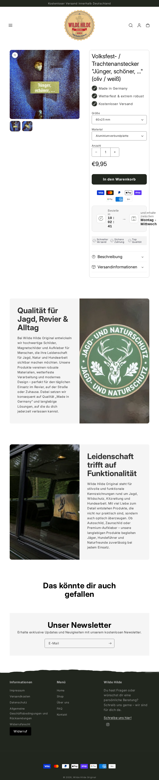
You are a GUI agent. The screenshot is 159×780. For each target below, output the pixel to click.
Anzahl (96, 145)
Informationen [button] (21, 682)
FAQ (60, 708)
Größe (96, 113)
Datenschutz (18, 702)
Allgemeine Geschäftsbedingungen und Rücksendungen (29, 713)
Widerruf (20, 731)
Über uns (63, 702)
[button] (10, 25)
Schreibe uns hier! (117, 718)
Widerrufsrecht (20, 724)
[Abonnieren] (110, 643)
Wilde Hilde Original (84, 777)
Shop (60, 696)
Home (61, 690)
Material (97, 129)
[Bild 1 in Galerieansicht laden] (15, 126)
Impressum (17, 690)
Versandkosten (20, 696)
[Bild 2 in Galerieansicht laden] (27, 126)
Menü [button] (61, 682)
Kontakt (62, 714)
